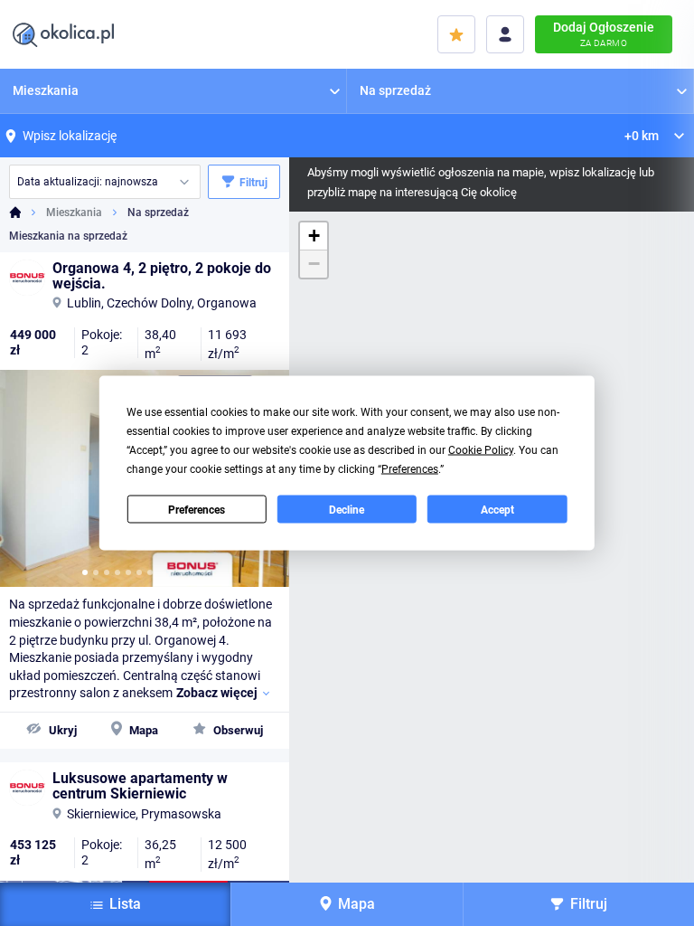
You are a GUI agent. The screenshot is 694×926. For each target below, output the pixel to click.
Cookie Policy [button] (480, 450)
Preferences (196, 509)
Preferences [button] (409, 469)
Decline (346, 509)
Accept (497, 509)
